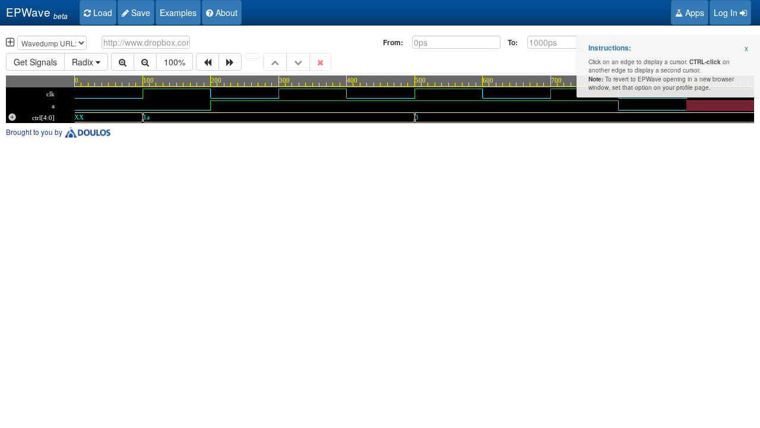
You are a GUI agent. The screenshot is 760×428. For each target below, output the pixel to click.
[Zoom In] (122, 62)
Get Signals (35, 62)
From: (393, 42)
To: (513, 42)
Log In (727, 12)
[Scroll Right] (230, 62)
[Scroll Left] (207, 62)
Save (139, 12)
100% (174, 62)
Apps (693, 12)
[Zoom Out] (145, 62)
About (225, 12)
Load (101, 12)
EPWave (34, 12)
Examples (178, 12)
